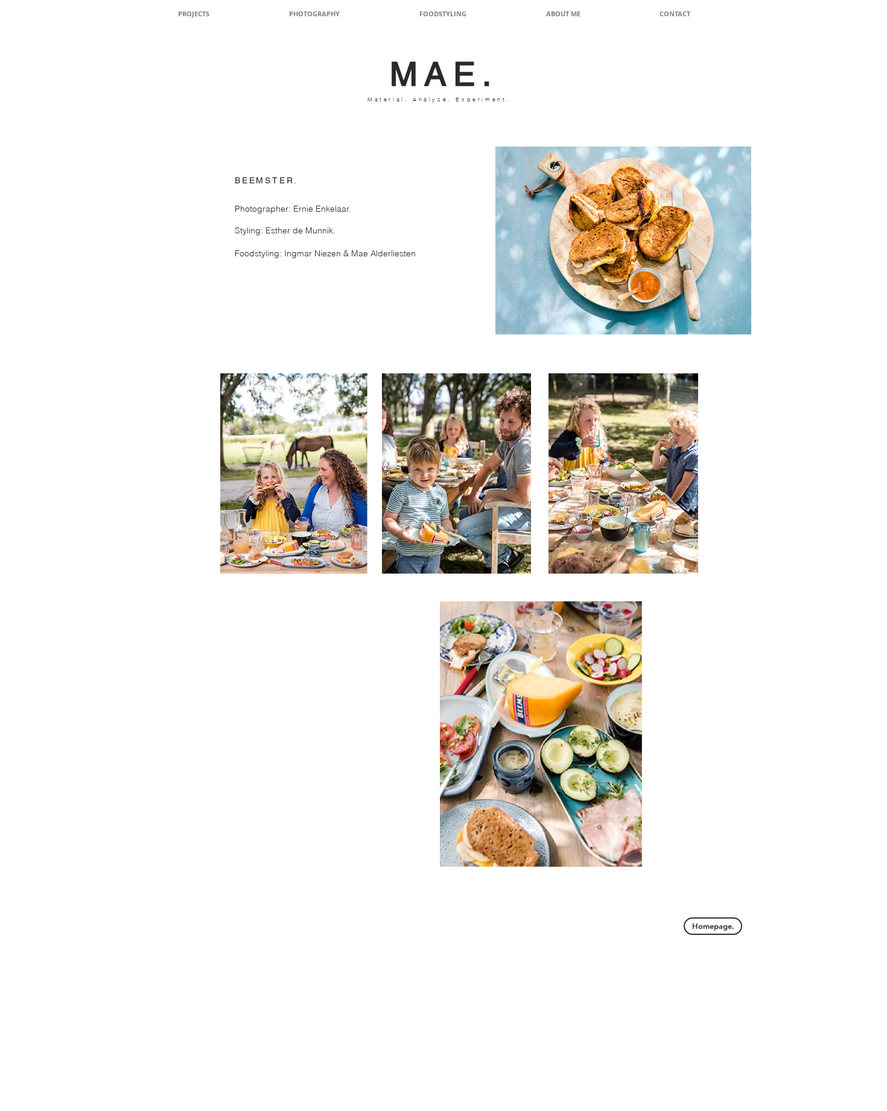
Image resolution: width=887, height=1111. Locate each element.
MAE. (444, 73)
